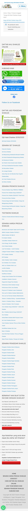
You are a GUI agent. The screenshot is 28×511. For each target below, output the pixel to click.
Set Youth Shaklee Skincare (8, 179)
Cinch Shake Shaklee (7, 246)
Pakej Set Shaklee (6, 149)
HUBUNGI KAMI (14, 491)
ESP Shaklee (5, 257)
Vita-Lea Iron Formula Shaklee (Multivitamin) (12, 295)
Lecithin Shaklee (6, 268)
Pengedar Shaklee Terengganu (9, 385)
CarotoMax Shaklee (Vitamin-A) (9, 240)
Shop (9, 13)
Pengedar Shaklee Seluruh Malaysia (10, 347)
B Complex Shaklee (6, 237)
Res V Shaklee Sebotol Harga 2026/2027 (12, 312)
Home (5, 13)
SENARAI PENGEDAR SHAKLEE (14, 488)
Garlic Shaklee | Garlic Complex (9, 260)
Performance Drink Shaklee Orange (10, 284)
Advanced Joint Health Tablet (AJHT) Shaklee (13, 229)
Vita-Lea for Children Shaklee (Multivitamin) (12, 293)
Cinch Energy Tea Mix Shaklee (9, 243)
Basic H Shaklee (6, 331)
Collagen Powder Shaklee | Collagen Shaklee (13, 251)
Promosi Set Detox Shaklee (8, 198)
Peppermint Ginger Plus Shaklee (10, 282)
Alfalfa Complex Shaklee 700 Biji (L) (10, 232)
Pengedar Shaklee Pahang (8, 363)
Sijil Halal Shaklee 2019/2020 (9, 141)
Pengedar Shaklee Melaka (8, 358)
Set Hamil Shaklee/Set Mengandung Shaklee (13, 157)
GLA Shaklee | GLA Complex (9, 262)
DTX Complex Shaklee (7, 254)
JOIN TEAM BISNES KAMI (14, 486)
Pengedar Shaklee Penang (8, 372)
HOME (14, 473)
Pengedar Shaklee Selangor (9, 383)
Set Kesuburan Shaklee (7, 160)
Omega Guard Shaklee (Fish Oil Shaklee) (12, 276)
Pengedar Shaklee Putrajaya (9, 391)
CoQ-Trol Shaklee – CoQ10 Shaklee (10, 248)
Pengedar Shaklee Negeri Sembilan (10, 361)
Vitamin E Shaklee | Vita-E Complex (10, 304)
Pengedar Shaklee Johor (8, 349)
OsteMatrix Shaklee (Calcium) (9, 279)
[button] (3, 507)
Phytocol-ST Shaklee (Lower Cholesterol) (12, 290)
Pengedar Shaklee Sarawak (8, 380)
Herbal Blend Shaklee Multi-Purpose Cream (12, 317)
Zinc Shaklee (5, 314)
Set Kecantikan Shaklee (7, 168)
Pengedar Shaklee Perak (8, 366)
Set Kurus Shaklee (6, 151)
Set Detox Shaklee (6, 181)
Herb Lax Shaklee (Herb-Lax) (9, 265)
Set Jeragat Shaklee (7, 171)
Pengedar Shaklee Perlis (8, 369)
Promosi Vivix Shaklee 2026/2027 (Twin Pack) (13, 195)
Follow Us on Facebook (11, 102)
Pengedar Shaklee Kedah (8, 352)
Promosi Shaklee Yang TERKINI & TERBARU (12, 189)
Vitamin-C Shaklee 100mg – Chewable (11, 301)
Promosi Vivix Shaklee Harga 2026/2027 (12, 192)
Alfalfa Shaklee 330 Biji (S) (8, 235)
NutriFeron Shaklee (6, 273)
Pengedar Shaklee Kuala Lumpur (10, 388)
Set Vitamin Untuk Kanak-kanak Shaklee (12, 162)
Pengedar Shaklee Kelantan (8, 355)
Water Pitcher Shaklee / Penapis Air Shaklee (12, 339)
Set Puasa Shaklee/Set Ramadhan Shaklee (12, 165)
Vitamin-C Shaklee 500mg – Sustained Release (13, 298)
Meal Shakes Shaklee (7, 271)
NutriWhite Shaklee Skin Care (9, 328)
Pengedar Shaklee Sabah (8, 377)
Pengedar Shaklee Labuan (8, 374)
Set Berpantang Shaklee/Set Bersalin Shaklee (13, 154)
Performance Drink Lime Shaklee (10, 287)
